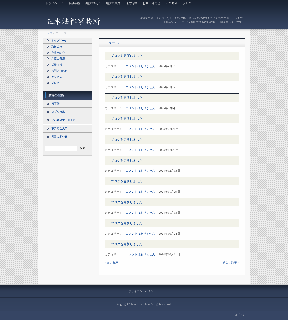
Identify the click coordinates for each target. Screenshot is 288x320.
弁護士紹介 (93, 3)
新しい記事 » (231, 262)
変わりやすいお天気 (63, 120)
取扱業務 (74, 3)
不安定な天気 (59, 128)
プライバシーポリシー (142, 291)
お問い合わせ (151, 3)
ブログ (187, 3)
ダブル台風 (58, 111)
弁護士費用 (113, 3)
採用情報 (131, 3)
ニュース (112, 43)
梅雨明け (56, 103)
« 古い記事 (112, 262)
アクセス (171, 3)
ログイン (239, 314)
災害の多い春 (59, 136)
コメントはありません (140, 66)
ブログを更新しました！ (128, 55)
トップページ (54, 3)
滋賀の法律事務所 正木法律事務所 (73, 21)
